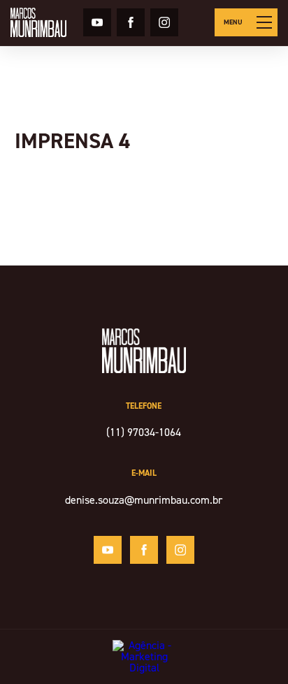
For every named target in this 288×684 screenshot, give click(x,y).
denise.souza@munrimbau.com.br (143, 500)
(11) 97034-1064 (143, 432)
